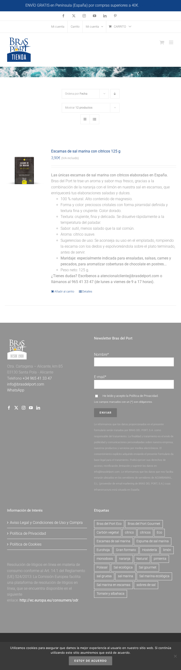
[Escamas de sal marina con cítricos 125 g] (24, 167)
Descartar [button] (148, 5)
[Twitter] (16, 408)
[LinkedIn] (38, 408)
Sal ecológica (123, 567)
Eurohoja (103, 550)
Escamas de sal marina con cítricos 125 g (85, 151)
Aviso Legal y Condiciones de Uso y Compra (46, 522)
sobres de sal (146, 585)
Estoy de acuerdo (90, 660)
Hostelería (149, 550)
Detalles (87, 291)
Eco (159, 532)
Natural (142, 559)
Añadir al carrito (64, 291)
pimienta (160, 559)
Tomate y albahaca (110, 594)
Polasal (102, 567)
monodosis (105, 559)
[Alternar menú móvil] (171, 42)
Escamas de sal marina (113, 541)
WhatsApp (15, 390)
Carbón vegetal (108, 532)
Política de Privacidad (143, 396)
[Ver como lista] (94, 119)
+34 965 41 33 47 (37, 378)
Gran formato (126, 550)
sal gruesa (104, 576)
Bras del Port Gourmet (144, 524)
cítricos (145, 532)
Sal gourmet (147, 567)
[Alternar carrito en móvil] (162, 42)
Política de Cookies (25, 544)
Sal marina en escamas (113, 585)
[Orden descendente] (114, 94)
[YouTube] (31, 408)
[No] (175, 656)
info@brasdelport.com (25, 384)
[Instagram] (23, 408)
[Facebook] (9, 408)
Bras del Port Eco (109, 524)
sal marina (125, 576)
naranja (124, 559)
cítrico (129, 532)
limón (167, 550)
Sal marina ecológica (154, 576)
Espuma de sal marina (152, 541)
